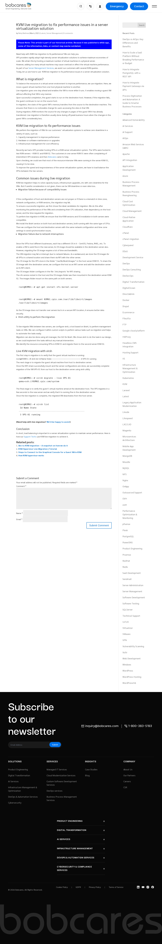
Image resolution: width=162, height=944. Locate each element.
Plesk (125, 530)
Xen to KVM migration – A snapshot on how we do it (43, 445)
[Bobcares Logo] (22, 6)
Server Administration (133, 585)
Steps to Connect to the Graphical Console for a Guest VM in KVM (50, 452)
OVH (125, 498)
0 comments (68, 33)
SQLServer (128, 609)
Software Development (134, 597)
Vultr (125, 652)
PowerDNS (128, 542)
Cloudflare (128, 226)
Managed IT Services (57, 769)
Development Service (133, 257)
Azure (125, 175)
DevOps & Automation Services (23, 796)
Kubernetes (128, 377)
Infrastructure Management (75, 848)
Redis (125, 566)
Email (19, 519)
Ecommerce (128, 312)
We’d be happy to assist (58, 421)
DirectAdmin (128, 293)
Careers (127, 781)
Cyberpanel (128, 245)
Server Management (54, 33)
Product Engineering (132, 548)
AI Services (128, 125)
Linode (126, 411)
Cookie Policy (62, 887)
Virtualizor (128, 627)
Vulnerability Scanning (133, 646)
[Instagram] (148, 887)
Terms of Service (116, 887)
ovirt (125, 504)
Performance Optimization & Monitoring (130, 514)
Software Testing (131, 603)
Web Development (132, 658)
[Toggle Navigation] (154, 6)
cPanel (126, 232)
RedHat (126, 560)
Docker (126, 299)
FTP (124, 324)
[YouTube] (143, 887)
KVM (125, 383)
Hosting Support (130, 352)
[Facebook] (152, 887)
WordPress (128, 670)
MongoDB (127, 455)
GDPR (78, 887)
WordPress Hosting (132, 676)
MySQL (126, 467)
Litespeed (128, 418)
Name (19, 513)
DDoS (125, 251)
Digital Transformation (133, 281)
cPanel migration (131, 238)
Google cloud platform (134, 330)
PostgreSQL (128, 536)
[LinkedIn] (138, 887)
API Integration (130, 159)
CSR (125, 787)
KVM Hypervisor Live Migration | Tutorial (37, 448)
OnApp (126, 486)
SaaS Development (132, 572)
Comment (21, 486)
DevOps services (54, 790)
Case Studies (91, 769)
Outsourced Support (132, 492)
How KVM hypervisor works (31, 455)
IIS (124, 358)
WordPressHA (129, 682)
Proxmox (127, 554)
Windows (127, 664)
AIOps (125, 138)
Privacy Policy (95, 887)
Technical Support (131, 615)
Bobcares (52, 156)
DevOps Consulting (132, 269)
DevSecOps (128, 275)
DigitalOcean (129, 287)
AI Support (128, 131)
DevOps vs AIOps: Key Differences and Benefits (133, 43)
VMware (126, 633)
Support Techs (30, 436)
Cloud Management (132, 210)
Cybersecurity (14, 802)
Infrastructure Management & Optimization (130, 368)
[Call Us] (90, 6)
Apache (126, 153)
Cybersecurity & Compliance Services (74, 868)
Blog (87, 775)
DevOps (126, 263)
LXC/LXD (127, 424)
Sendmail (127, 578)
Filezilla (126, 318)
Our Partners (129, 775)
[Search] (81, 6)
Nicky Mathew (23, 33)
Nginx (125, 480)
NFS (125, 474)
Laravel (126, 390)
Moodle (126, 461)
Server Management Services (41, 68)
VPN (125, 640)
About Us (127, 769)
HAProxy (127, 336)
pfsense (126, 523)
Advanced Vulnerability (134, 119)
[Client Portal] (100, 6)
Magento (127, 430)
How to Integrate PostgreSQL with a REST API (131, 73)
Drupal (126, 306)
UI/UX (126, 621)
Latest (43, 33)
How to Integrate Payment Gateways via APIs (133, 86)
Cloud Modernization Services (61, 775)
